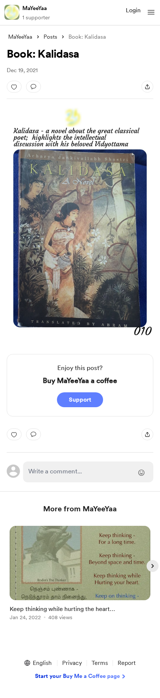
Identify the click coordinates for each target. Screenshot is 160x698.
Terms (100, 662)
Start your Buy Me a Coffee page (77, 676)
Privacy (72, 662)
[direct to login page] (88, 471)
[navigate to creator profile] (11, 12)
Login (133, 10)
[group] (80, 577)
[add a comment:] (33, 87)
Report (126, 662)
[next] (153, 566)
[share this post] (147, 87)
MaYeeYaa (34, 8)
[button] (151, 12)
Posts (50, 36)
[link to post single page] (80, 574)
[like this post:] (14, 87)
